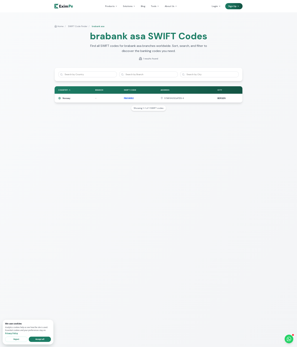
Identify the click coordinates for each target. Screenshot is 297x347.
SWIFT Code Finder (77, 26)
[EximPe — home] (63, 6)
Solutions (128, 6)
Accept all (39, 339)
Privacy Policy (11, 333)
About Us (169, 6)
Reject (16, 339)
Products (110, 6)
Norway (66, 98)
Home (61, 26)
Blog (143, 6)
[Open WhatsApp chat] (289, 339)
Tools (153, 6)
